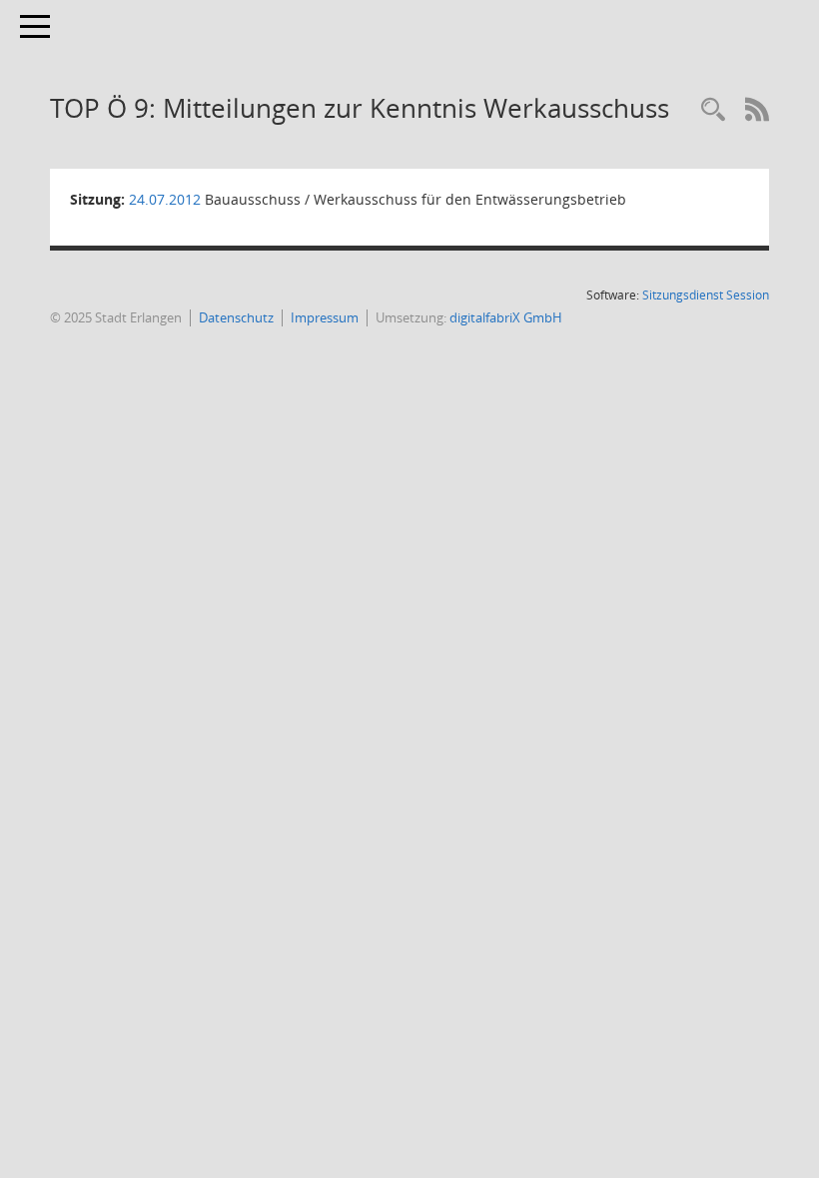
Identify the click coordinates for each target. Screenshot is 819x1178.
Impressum (325, 317)
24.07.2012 (165, 199)
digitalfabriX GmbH (505, 317)
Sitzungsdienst (705, 295)
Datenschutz (236, 317)
